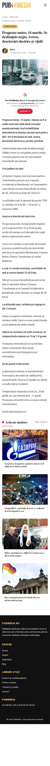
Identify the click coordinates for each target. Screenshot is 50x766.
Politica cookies (9, 682)
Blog (4, 664)
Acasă (4, 17)
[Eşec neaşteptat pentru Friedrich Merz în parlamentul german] (25, 578)
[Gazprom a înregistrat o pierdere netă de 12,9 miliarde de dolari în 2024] (25, 445)
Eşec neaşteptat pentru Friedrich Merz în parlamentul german (22, 599)
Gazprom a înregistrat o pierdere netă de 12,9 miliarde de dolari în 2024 (24, 465)
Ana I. (12, 49)
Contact (5, 691)
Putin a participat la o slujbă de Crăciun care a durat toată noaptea (25, 554)
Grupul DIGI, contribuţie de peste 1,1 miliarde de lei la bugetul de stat (24, 510)
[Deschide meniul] (45, 5)
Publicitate (6, 659)
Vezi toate (40, 422)
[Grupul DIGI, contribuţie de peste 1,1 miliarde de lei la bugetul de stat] (25, 489)
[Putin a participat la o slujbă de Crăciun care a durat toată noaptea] (25, 534)
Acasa (5, 650)
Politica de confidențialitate (14, 678)
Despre (5, 655)
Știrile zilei (14, 17)
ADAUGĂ (25, 111)
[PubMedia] (21, 5)
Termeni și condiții (10, 687)
